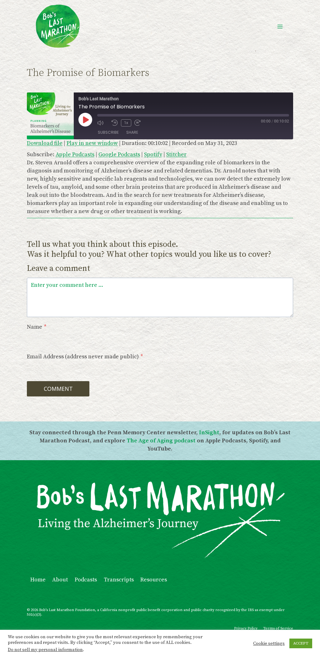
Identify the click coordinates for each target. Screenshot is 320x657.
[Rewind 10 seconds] (115, 123)
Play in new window (92, 143)
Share (132, 132)
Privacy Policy (246, 628)
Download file (44, 143)
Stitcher (176, 154)
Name (37, 327)
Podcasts (86, 579)
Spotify (153, 154)
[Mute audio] (102, 123)
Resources (153, 579)
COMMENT (58, 388)
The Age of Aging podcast (161, 440)
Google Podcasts (119, 154)
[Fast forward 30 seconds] (140, 123)
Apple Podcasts (75, 154)
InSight (209, 432)
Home (38, 579)
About (60, 579)
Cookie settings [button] (269, 643)
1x (126, 123)
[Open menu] (280, 26)
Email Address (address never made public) (85, 356)
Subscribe (108, 132)
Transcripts (119, 579)
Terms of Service (278, 628)
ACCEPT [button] (300, 643)
